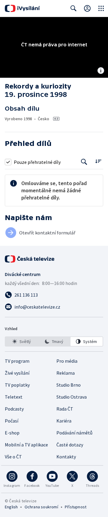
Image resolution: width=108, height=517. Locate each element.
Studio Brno (68, 385)
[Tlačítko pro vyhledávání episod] (84, 161)
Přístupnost (75, 507)
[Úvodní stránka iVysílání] (22, 8)
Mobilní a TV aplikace (26, 445)
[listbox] (54, 341)
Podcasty (14, 409)
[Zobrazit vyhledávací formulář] (73, 8)
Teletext (13, 397)
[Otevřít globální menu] (101, 8)
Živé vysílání (17, 373)
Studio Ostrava (71, 397)
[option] (21, 341)
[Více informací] (100, 71)
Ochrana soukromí (41, 507)
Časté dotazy (69, 445)
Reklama (65, 373)
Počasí (11, 421)
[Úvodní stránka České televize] (30, 259)
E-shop (12, 433)
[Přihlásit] (87, 8)
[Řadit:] (98, 161)
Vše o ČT (13, 457)
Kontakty (66, 457)
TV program (17, 361)
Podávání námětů (74, 433)
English (11, 507)
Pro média (66, 361)
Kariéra (63, 421)
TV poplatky (17, 385)
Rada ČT (64, 409)
